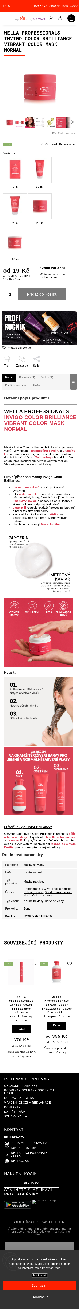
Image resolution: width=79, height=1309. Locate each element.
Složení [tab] (37, 385)
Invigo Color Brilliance (38, 915)
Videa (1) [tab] (47, 377)
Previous (63, 950)
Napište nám (14, 1112)
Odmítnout (40, 1297)
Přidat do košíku (42, 294)
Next (69, 950)
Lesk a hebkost (62, 888)
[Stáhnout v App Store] (45, 1204)
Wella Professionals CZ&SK (29, 1154)
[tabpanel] (21, 1007)
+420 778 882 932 (23, 1148)
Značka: (58, 144)
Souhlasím (39, 1285)
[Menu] (6, 18)
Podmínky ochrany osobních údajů (29, 1092)
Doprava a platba (19, 1098)
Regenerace (32, 888)
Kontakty (12, 1107)
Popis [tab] (9, 377)
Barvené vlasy (54, 901)
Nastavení (39, 1275)
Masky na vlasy (34, 864)
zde (57, 1268)
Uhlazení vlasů (33, 892)
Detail (21, 1025)
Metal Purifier (63, 457)
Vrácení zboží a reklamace (27, 1102)
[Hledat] (50, 18)
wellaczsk (20, 1160)
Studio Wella (15, 1116)
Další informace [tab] (15, 385)
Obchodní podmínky (21, 1085)
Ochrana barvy (42, 895)
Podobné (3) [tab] (27, 377)
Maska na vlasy (34, 881)
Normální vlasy (33, 901)
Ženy (27, 908)
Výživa (46, 888)
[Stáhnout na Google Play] (17, 1205)
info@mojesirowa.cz (29, 1143)
